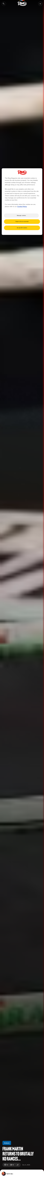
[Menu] (40, 4)
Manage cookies (21, 215)
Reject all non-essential (22, 221)
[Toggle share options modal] (17, 1165)
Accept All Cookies (22, 227)
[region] (22, 201)
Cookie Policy (22, 206)
